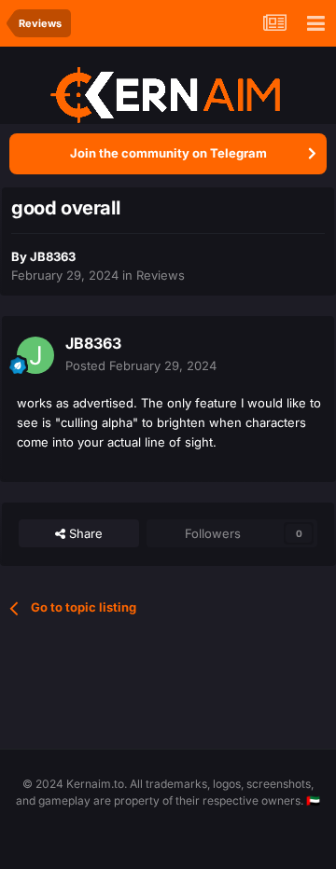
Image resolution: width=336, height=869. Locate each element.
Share (84, 533)
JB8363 (53, 256)
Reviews (160, 275)
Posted (141, 365)
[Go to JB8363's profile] (35, 355)
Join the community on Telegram (168, 152)
